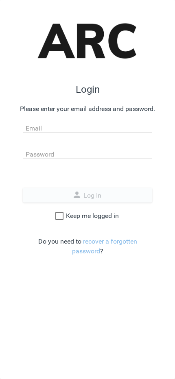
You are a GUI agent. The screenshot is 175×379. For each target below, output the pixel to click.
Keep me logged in (92, 216)
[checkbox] (59, 216)
